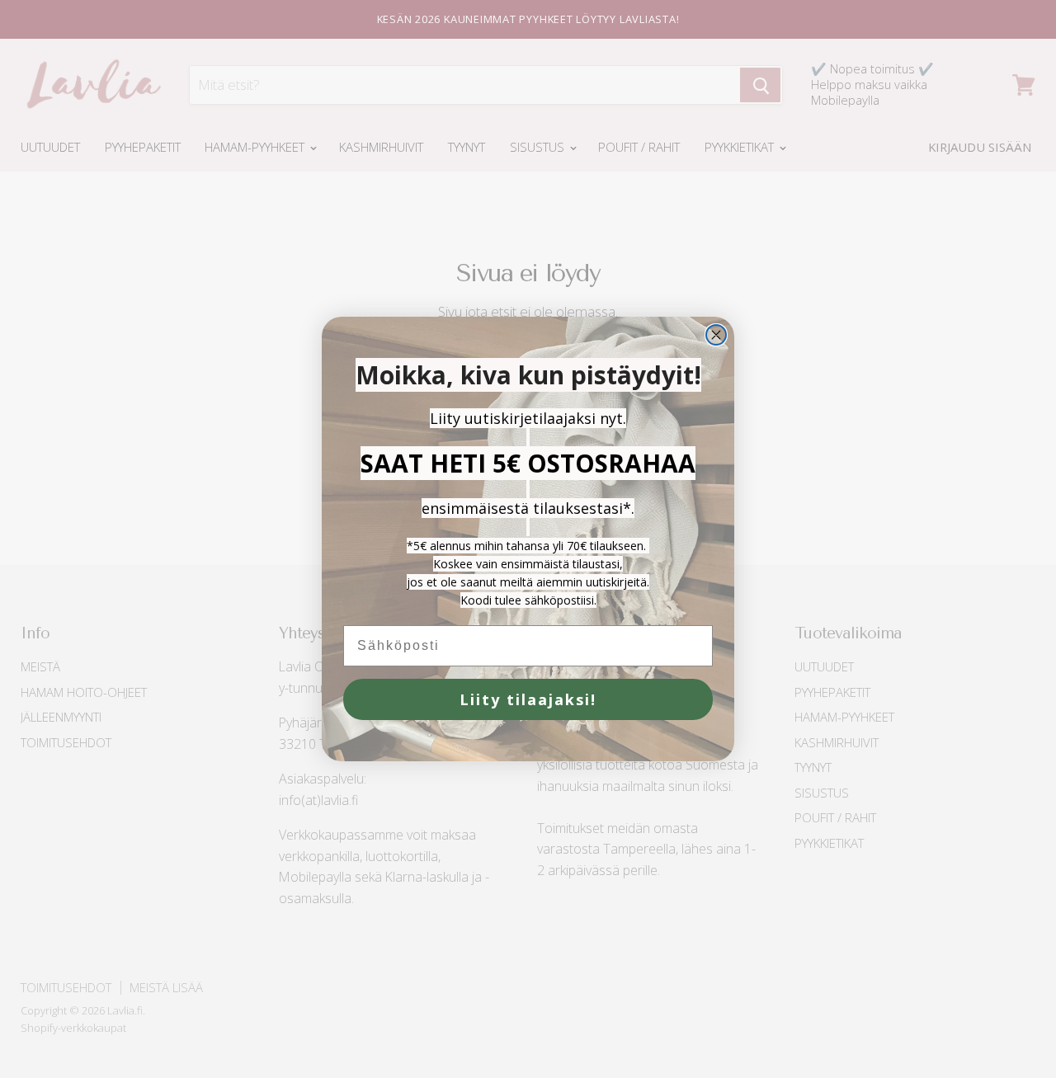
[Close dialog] (716, 335)
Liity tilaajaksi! (528, 699)
